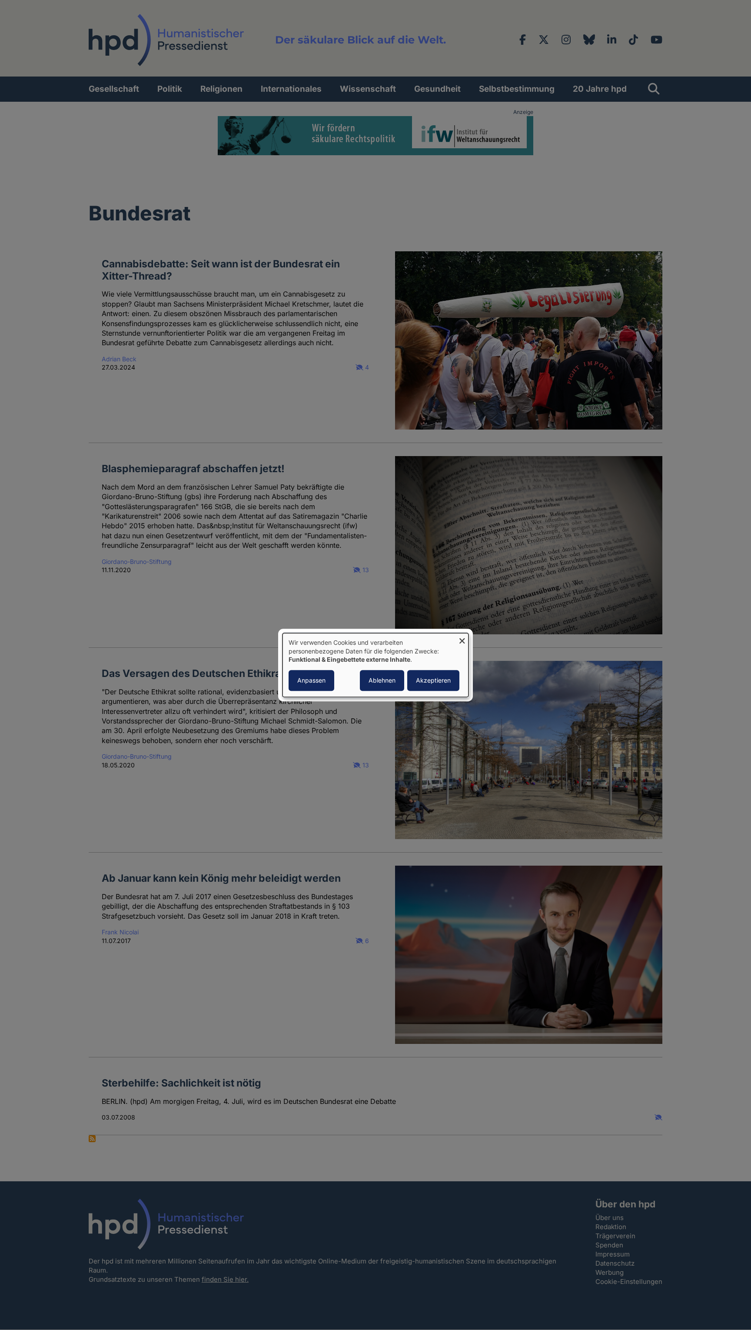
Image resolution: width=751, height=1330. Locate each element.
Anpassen (311, 680)
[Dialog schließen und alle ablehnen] (462, 638)
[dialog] (375, 665)
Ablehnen (382, 680)
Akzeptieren (433, 680)
